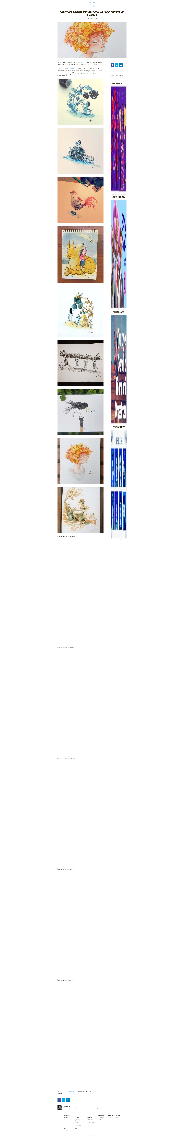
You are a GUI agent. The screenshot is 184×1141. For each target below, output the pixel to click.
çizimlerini (88, 74)
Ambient (65, 1119)
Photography (77, 1119)
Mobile (88, 1120)
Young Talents (78, 1125)
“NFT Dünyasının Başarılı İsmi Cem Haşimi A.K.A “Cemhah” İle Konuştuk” (118, 196)
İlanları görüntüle (101, 1117)
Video (65, 1128)
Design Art (77, 1117)
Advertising (66, 1117)
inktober (112, 75)
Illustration (96, 18)
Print (64, 1122)
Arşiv (76, 1128)
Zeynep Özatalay (73, 68)
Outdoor (65, 1124)
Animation (66, 1131)
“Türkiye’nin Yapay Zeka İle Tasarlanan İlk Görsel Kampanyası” (118, 426)
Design (76, 1122)
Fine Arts (77, 1120)
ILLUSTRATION (114, 74)
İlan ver (99, 1119)
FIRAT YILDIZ (67, 1106)
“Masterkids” (118, 540)
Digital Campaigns (90, 1122)
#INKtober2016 (82, 62)
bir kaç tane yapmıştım (68, 1091)
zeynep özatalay (119, 75)
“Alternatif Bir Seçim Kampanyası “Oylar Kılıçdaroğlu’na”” (118, 311)
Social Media (89, 1119)
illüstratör (120, 74)
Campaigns (66, 1120)
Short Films (66, 1130)
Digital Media (89, 1117)
